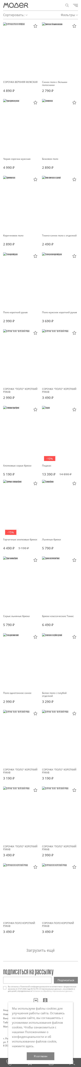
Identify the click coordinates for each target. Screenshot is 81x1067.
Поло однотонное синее (17, 693)
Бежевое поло (50, 159)
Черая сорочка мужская (16, 159)
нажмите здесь (22, 1046)
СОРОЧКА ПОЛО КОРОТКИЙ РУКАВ (19, 924)
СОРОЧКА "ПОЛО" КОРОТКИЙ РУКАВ (20, 390)
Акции (7, 1010)
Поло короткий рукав (15, 312)
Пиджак (46, 465)
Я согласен (40, 1056)
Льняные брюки (51, 539)
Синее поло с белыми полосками (54, 83)
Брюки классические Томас (58, 616)
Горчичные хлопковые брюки (20, 539)
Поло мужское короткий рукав (59, 312)
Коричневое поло (13, 235)
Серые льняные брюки (16, 616)
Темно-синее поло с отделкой (59, 235)
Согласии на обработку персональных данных (52, 991)
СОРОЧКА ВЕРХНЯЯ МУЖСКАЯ (20, 82)
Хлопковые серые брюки (17, 465)
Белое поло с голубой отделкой (54, 694)
